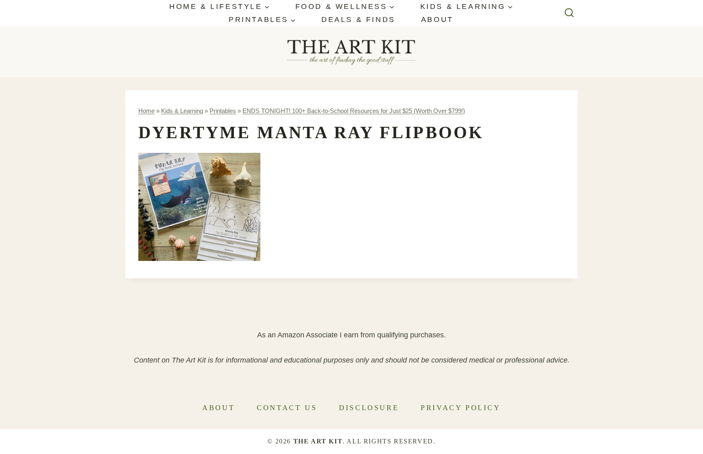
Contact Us (287, 408)
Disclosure (369, 408)
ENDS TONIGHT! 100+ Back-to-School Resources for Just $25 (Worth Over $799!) (353, 110)
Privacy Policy (460, 408)
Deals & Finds (358, 19)
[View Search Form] (569, 13)
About (437, 19)
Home (146, 110)
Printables (223, 110)
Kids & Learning (182, 110)
